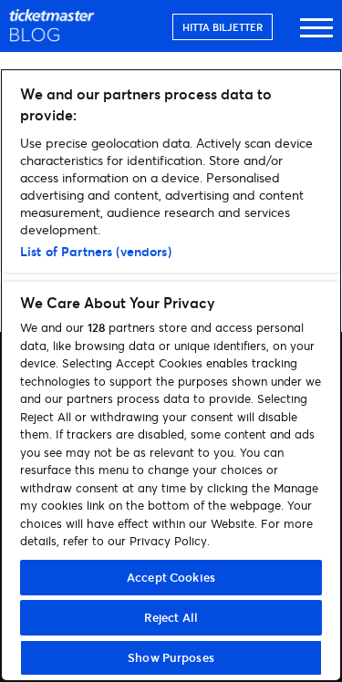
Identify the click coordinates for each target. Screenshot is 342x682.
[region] (171, 375)
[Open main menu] (316, 36)
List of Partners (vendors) (95, 251)
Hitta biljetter (222, 27)
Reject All (171, 617)
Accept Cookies (171, 577)
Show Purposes (171, 657)
